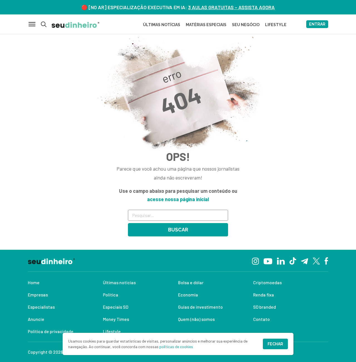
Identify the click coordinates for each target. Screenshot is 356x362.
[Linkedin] (281, 260)
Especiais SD (115, 306)
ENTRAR (317, 24)
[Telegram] (304, 260)
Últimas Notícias (161, 25)
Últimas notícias (119, 282)
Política (110, 294)
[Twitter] (316, 261)
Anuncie (36, 319)
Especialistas (41, 306)
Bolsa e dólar (191, 282)
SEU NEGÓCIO (245, 25)
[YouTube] (267, 260)
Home (33, 282)
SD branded (264, 306)
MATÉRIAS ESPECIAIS (206, 25)
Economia (188, 294)
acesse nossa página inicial (178, 199)
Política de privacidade (50, 331)
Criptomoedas (267, 282)
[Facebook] (326, 260)
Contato (261, 319)
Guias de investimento (200, 306)
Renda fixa (263, 294)
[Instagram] (255, 260)
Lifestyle (112, 331)
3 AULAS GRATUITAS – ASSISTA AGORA (231, 7)
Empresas (38, 294)
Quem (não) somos (196, 319)
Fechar (275, 344)
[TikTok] (292, 260)
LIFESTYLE (275, 25)
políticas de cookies (176, 346)
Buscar (178, 230)
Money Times (116, 319)
